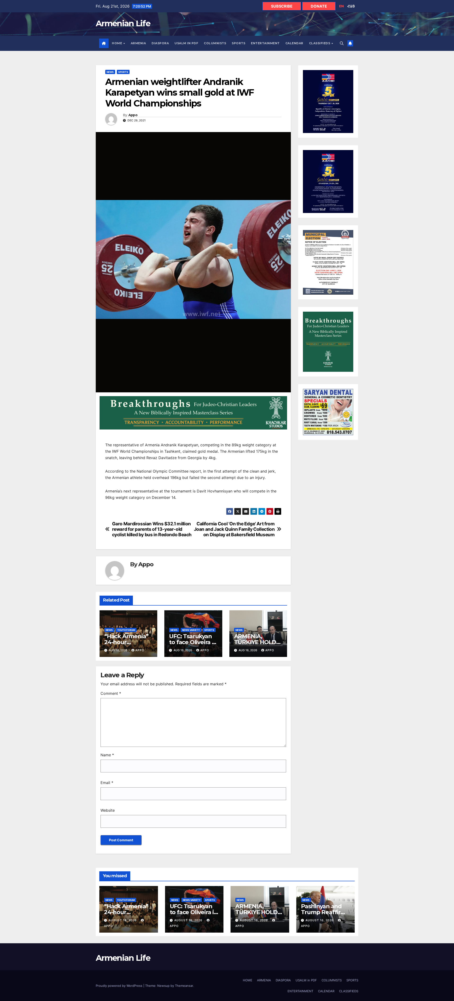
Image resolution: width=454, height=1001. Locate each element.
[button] (342, 43)
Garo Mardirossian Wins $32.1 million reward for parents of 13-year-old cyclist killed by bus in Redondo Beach (152, 529)
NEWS (110, 72)
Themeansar (184, 986)
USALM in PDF (186, 43)
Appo (132, 115)
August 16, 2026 (123, 920)
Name (107, 755)
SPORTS (238, 43)
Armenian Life (123, 23)
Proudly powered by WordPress (119, 986)
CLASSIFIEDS (320, 43)
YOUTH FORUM (126, 630)
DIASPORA (160, 43)
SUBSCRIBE (281, 6)
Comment (110, 693)
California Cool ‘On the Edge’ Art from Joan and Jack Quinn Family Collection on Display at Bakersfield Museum (234, 529)
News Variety (191, 630)
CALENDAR (294, 43)
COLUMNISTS (215, 43)
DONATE (319, 6)
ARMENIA (138, 43)
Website (107, 810)
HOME (117, 43)
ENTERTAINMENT (265, 43)
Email (106, 782)
